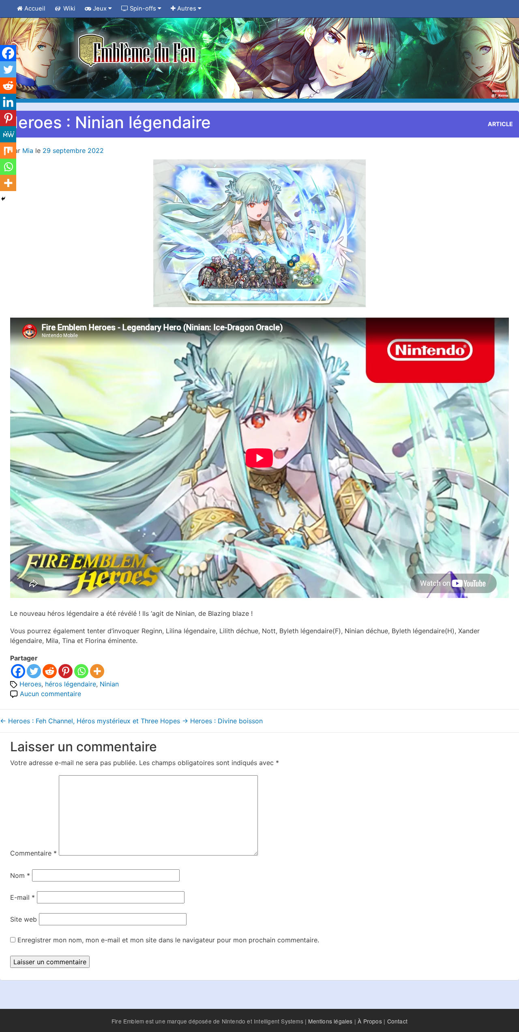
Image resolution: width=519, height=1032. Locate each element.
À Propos (370, 1021)
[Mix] (8, 150)
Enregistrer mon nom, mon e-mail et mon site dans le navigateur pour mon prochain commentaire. (168, 940)
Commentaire (33, 853)
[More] (97, 671)
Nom (20, 875)
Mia (27, 150)
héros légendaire (70, 684)
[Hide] (3, 199)
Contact (397, 1021)
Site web (23, 919)
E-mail (22, 897)
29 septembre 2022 (73, 150)
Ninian (109, 684)
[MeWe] (8, 134)
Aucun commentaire (50, 694)
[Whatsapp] (81, 671)
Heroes (30, 684)
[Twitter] (34, 671)
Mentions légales (330, 1021)
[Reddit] (50, 671)
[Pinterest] (65, 671)
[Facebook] (18, 671)
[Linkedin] (8, 102)
